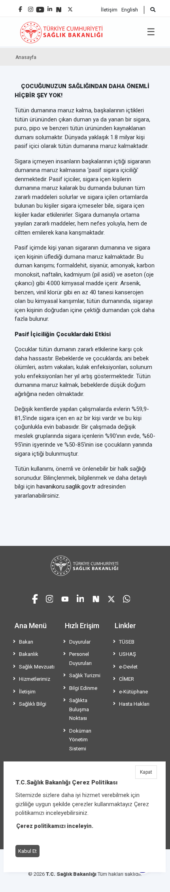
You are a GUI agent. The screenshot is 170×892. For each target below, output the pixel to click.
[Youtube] (40, 7)
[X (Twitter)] (70, 7)
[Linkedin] (49, 6)
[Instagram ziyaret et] (49, 598)
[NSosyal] (59, 6)
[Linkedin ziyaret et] (80, 598)
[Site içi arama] (149, 10)
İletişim (109, 10)
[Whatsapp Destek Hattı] (126, 598)
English (129, 10)
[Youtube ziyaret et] (65, 598)
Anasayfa (25, 57)
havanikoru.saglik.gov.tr (66, 486)
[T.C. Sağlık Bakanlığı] (85, 565)
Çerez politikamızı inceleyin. (54, 826)
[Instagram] (30, 7)
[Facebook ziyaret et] (35, 597)
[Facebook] (20, 6)
